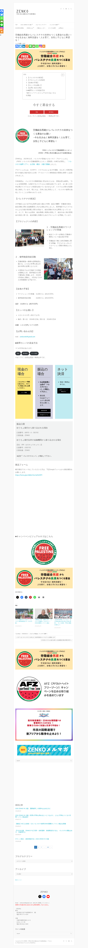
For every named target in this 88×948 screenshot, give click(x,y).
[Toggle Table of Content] (62, 74)
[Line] (30, 46)
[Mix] (27, 46)
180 (48, 847)
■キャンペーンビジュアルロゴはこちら (41, 93)
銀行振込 (51, 112)
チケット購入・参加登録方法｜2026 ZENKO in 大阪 (32, 839)
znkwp (18, 633)
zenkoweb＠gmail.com (27, 337)
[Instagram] (40, 46)
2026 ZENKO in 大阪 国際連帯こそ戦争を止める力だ (32, 808)
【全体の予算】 (33, 83)
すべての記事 (52, 28)
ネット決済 (34, 353)
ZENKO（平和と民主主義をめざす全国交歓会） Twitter (63, 9)
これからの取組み (33, 633)
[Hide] (0, 35)
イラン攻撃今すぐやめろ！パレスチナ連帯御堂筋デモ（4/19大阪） (23, 621)
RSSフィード (18, 880)
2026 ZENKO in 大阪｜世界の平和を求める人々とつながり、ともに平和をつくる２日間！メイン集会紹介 (43, 816)
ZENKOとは (30, 28)
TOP (16, 24)
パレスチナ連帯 (54, 24)
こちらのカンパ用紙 (24, 382)
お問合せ (61, 28)
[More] (43, 46)
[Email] (33, 46)
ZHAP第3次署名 (19, 28)
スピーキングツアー (41, 24)
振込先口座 (44, 410)
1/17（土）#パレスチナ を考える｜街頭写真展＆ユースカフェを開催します (35, 637)
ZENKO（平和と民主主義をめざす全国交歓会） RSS (68, 9)
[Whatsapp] (37, 46)
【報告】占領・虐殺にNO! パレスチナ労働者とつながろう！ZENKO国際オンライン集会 (43, 621)
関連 (29, 95)
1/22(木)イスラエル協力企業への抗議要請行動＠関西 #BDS (56, 640)
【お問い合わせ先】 (35, 88)
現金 (37, 112)
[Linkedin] (23, 46)
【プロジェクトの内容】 (36, 80)
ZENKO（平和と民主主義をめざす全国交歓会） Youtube (66, 9)
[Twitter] (20, 46)
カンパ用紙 (24, 392)
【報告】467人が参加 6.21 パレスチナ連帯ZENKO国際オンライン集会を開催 (40, 824)
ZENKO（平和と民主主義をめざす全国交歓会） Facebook (61, 9)
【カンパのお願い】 (35, 85)
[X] (39, 896)
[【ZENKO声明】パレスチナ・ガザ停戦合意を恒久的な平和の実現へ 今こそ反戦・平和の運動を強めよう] (63, 614)
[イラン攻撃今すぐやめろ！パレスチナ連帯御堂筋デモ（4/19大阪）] (24, 614)
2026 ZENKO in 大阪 (26, 24)
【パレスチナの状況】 (36, 78)
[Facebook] (16, 46)
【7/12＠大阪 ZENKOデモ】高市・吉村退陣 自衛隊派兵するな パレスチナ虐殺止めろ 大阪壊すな (43, 831)
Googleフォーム (44, 414)
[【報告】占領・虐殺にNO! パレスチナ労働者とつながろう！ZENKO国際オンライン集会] (44, 614)
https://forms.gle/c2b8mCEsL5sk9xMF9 (28, 475)
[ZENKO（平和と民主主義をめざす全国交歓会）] (26, 12)
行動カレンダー (41, 28)
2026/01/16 (25, 633)
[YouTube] (48, 896)
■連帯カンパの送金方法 (36, 90)
